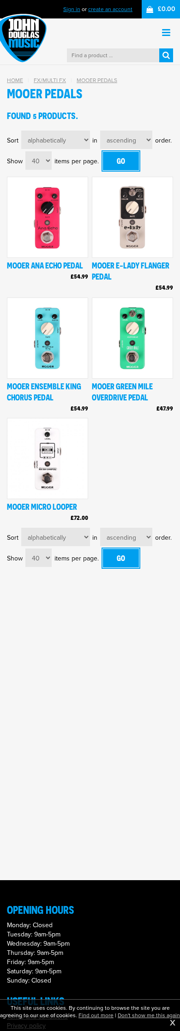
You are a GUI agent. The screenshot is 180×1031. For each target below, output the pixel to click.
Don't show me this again (149, 1015)
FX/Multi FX (50, 80)
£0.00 (166, 9)
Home (15, 80)
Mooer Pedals (97, 80)
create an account (110, 9)
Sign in (71, 9)
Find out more (96, 1015)
